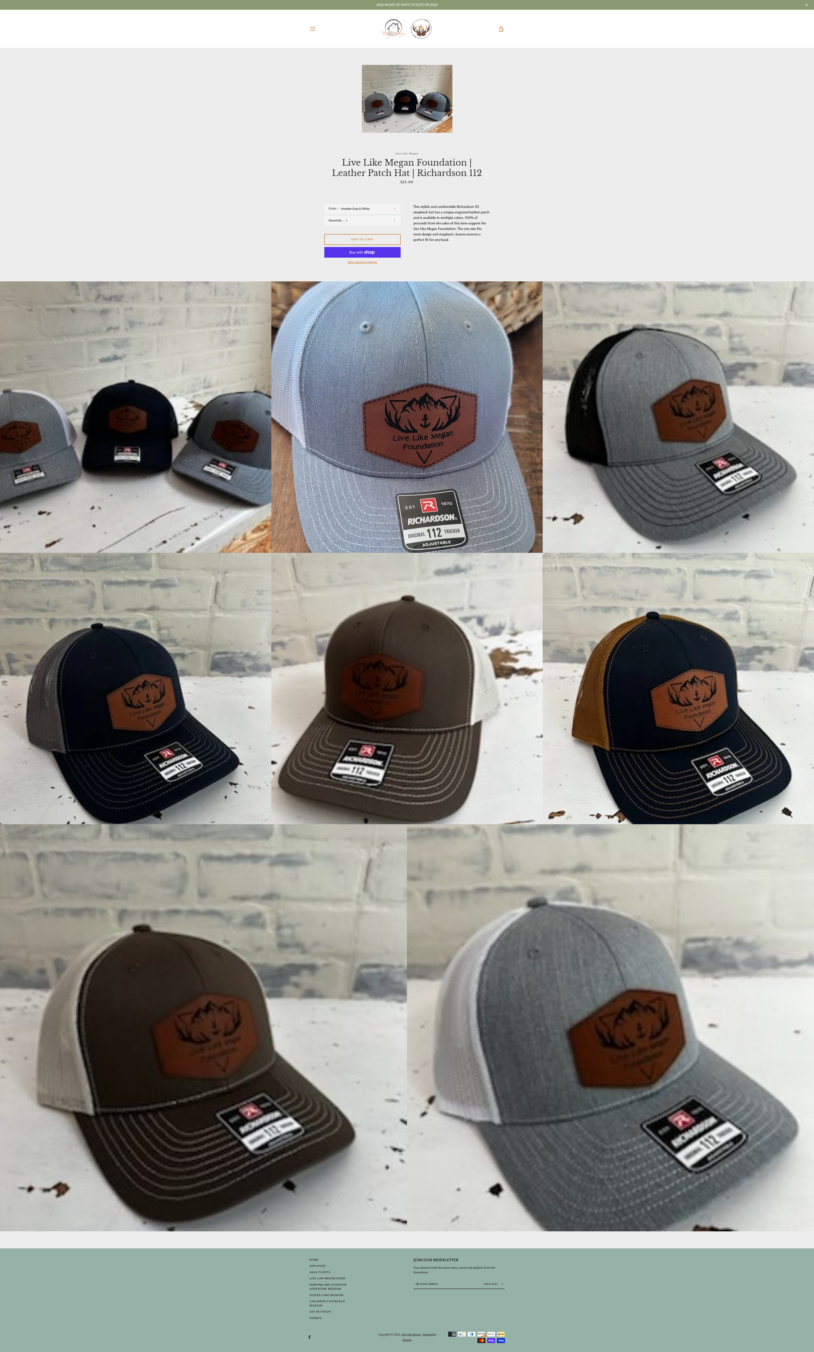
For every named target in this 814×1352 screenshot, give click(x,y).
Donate (315, 1318)
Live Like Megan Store (327, 1278)
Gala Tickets (319, 1272)
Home (314, 1259)
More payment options (362, 262)
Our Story (317, 1265)
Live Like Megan (411, 1334)
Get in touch (320, 1311)
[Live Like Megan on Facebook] (309, 1337)
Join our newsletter (436, 1260)
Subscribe (491, 1284)
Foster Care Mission (326, 1295)
